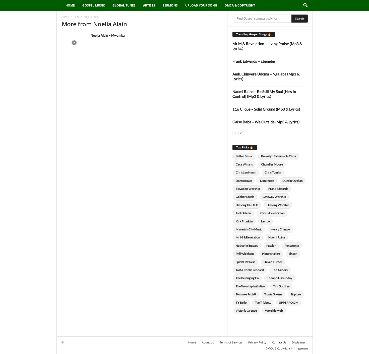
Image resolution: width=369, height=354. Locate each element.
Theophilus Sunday (279, 278)
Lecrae (265, 221)
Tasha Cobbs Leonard (250, 270)
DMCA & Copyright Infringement (287, 348)
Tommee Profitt (246, 294)
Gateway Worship (274, 197)
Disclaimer (298, 342)
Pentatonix (292, 245)
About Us (208, 342)
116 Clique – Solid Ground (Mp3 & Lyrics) (266, 109)
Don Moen (267, 181)
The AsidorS (280, 270)
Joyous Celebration (272, 213)
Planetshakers (271, 253)
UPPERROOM (288, 302)
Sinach (293, 253)
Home (70, 5)
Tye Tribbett (263, 302)
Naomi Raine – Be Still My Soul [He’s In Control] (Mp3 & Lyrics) (264, 94)
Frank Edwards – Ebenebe (253, 61)
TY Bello (241, 302)
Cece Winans (244, 164)
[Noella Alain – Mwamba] (74, 42)
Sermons (170, 5)
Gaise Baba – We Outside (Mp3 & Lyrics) (266, 122)
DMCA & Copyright (240, 5)
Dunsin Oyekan (292, 181)
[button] (305, 5)
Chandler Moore (272, 164)
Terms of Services (231, 342)
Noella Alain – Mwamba (108, 35)
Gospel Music (93, 5)
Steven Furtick (273, 262)
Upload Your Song (201, 5)
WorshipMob (274, 310)
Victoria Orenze (246, 310)
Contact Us (279, 342)
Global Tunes (124, 5)
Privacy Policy (257, 342)
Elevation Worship (248, 189)
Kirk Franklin (244, 221)
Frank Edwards (278, 189)
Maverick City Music (249, 229)
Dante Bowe (244, 181)
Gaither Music (245, 197)
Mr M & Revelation (248, 237)
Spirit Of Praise (245, 262)
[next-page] (240, 132)
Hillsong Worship (278, 205)
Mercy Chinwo (280, 229)
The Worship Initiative (250, 286)
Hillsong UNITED (247, 205)
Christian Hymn (246, 172)
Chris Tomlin (273, 172)
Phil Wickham (245, 253)
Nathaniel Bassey (247, 245)
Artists (149, 5)
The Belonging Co (247, 278)
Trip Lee (296, 294)
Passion (271, 245)
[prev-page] (234, 132)
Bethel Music (244, 156)
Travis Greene (273, 294)
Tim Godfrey (281, 286)
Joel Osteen (243, 213)
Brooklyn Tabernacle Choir (278, 156)
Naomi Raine (276, 237)
